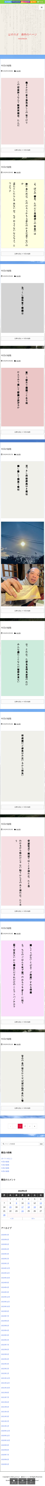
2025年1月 (5, 1263)
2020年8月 (5, 1450)
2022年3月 (5, 1364)
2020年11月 (5, 1435)
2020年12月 (5, 1431)
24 (22, 1211)
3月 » (33, 1218)
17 (22, 1207)
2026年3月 (5, 1235)
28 (4, 1215)
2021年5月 (5, 1407)
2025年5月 (5, 1244)
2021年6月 (5, 1402)
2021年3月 (5, 1416)
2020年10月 (5, 1440)
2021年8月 (5, 1392)
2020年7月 (5, 1455)
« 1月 (12, 1218)
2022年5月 (5, 1354)
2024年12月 (5, 1268)
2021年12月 (5, 1378)
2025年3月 (5, 1254)
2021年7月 (5, 1397)
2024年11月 (5, 1273)
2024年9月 (5, 1282)
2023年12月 (5, 1297)
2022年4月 (5, 1359)
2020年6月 (5, 1459)
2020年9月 (5, 1445)
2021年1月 (5, 1426)
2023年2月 (5, 1340)
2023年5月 (5, 1326)
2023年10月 (5, 1306)
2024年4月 (5, 1287)
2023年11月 (5, 1302)
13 (41, 1203)
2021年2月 (5, 1421)
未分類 (18, 71)
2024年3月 (5, 1292)
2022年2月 (5, 1369)
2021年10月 (5, 1388)
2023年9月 (5, 1311)
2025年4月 (5, 1249)
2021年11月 (5, 1383)
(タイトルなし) (6, 1158)
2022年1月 (5, 1373)
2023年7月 (5, 1316)
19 (35, 1207)
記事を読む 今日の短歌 (22, 150)
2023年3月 (5, 1335)
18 (29, 1207)
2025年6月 (5, 1239)
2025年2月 (5, 1259)
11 (29, 1203)
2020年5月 (5, 1464)
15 (10, 1207)
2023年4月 (5, 1330)
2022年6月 (5, 1349)
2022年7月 (5, 1345)
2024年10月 (5, 1278)
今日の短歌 (6, 65)
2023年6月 (5, 1321)
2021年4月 (5, 1412)
